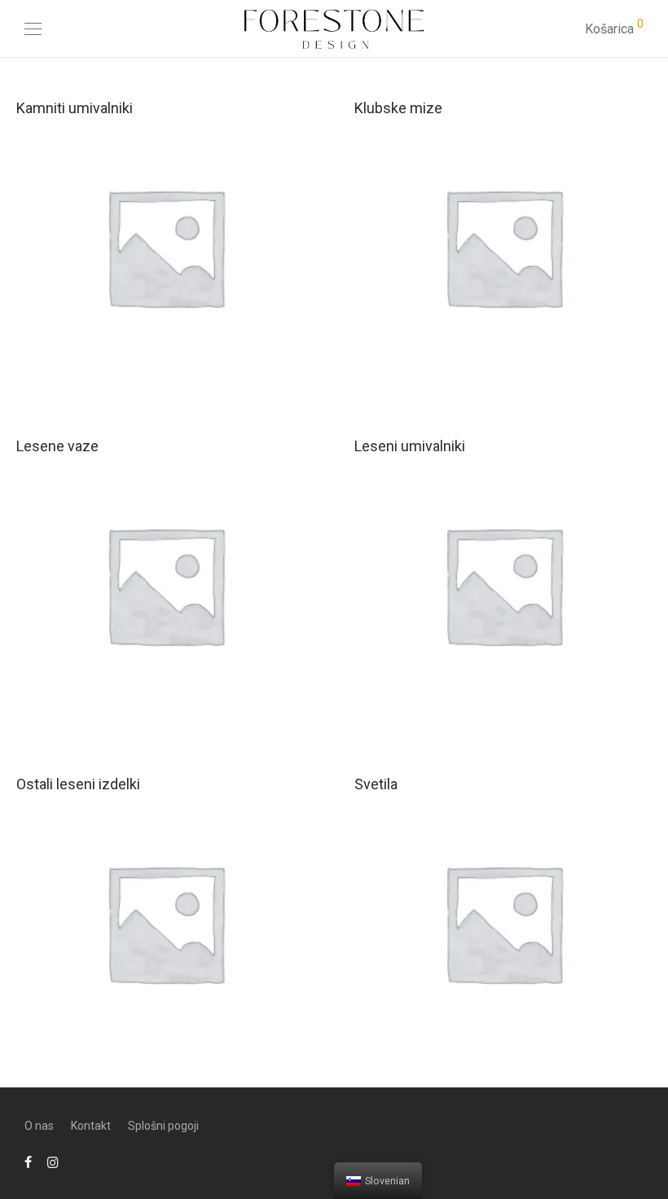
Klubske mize (398, 107)
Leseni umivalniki (409, 446)
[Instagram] (53, 1161)
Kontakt (91, 1125)
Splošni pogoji (163, 1125)
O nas (39, 1125)
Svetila (376, 784)
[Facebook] (28, 1161)
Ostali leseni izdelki (78, 784)
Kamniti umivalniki (74, 107)
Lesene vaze (57, 446)
